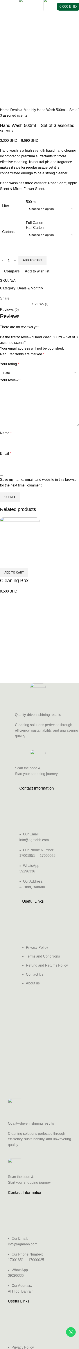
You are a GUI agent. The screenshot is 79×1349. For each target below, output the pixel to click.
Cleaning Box (14, 580)
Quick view (17, 562)
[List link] (39, 839)
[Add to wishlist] (29, 562)
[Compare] (5, 562)
